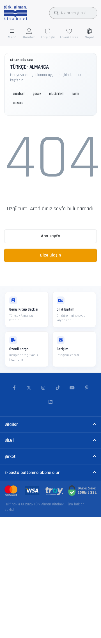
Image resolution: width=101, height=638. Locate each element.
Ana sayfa (50, 236)
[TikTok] (58, 388)
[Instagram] (43, 388)
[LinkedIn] (50, 402)
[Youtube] (72, 388)
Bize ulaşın (50, 255)
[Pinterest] (87, 388)
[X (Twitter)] (29, 388)
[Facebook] (14, 388)
